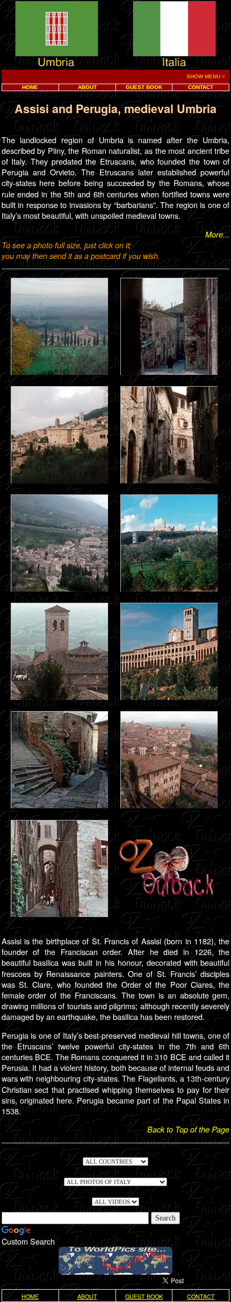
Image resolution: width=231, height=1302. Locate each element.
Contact (200, 87)
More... (217, 234)
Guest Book (144, 87)
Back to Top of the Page (188, 1129)
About (87, 87)
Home (30, 87)
